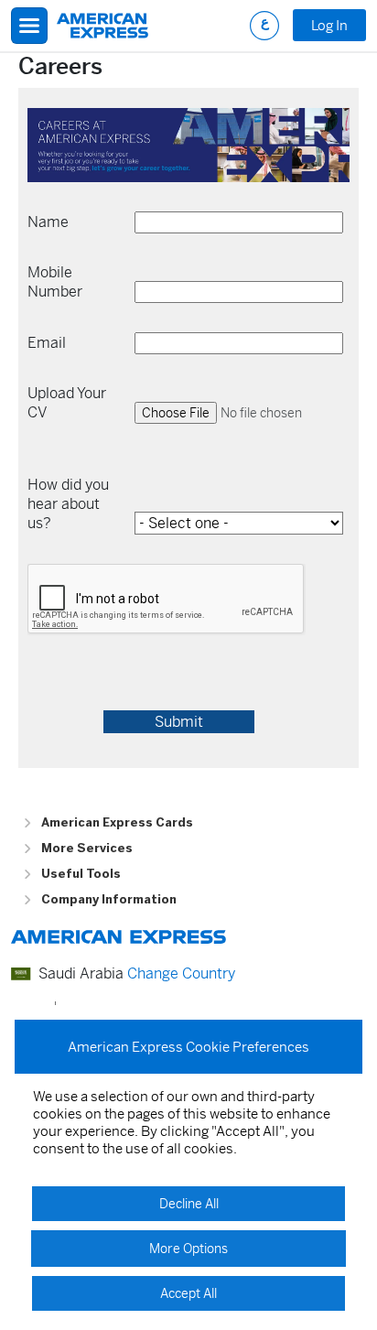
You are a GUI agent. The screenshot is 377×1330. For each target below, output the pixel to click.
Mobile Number (54, 282)
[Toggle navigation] (29, 25)
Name (48, 222)
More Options (188, 1248)
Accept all (188, 1293)
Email (46, 342)
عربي (264, 25)
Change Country (181, 973)
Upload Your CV (66, 403)
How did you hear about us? (68, 504)
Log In (329, 25)
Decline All (189, 1203)
